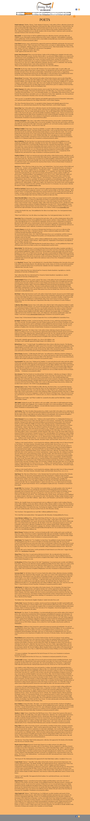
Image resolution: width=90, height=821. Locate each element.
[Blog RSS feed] (79, 9)
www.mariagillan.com (63, 207)
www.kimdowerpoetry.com (33, 185)
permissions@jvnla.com (28, 551)
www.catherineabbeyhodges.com (36, 314)
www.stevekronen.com (43, 383)
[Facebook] (76, 9)
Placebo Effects (42, 56)
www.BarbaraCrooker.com (27, 138)
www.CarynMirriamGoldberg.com (27, 529)
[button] (74, 16)
